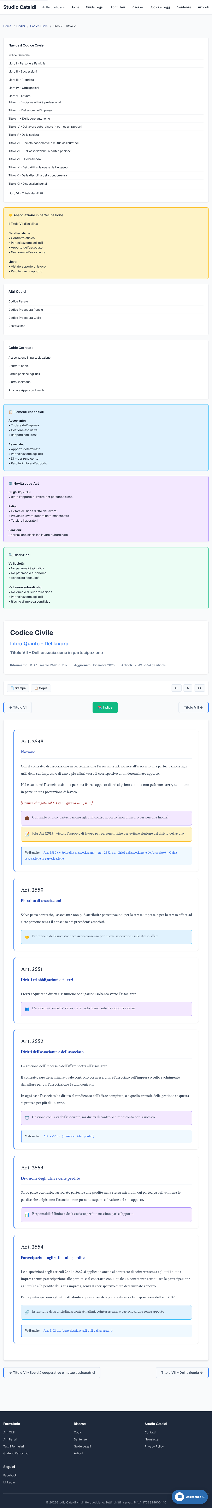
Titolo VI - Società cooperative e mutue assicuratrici (43, 143)
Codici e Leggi (160, 7)
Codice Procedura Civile (24, 317)
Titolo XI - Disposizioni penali (27, 183)
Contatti (150, 1432)
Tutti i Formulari (13, 1446)
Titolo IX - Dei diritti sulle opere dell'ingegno (37, 167)
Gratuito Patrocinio (15, 1453)
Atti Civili (9, 1432)
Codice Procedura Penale (25, 309)
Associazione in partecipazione (29, 357)
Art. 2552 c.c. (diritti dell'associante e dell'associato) (132, 852)
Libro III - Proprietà (21, 79)
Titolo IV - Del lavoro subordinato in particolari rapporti (45, 126)
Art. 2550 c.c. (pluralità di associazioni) (69, 852)
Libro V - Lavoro (19, 96)
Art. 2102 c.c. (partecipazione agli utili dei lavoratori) (78, 1330)
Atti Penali (10, 1439)
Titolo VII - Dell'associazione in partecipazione (39, 151)
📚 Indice (105, 707)
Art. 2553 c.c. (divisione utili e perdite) (68, 1136)
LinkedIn (9, 1482)
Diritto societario (19, 382)
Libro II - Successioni (22, 71)
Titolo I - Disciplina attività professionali (34, 102)
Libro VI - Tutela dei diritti (25, 193)
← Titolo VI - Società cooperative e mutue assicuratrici (52, 1372)
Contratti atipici (18, 365)
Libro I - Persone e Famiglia (26, 63)
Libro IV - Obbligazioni (23, 87)
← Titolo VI (17, 707)
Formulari (118, 7)
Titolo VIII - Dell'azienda (24, 159)
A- (176, 688)
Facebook (10, 1475)
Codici (78, 1432)
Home (75, 7)
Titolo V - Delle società (23, 134)
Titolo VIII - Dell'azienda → (182, 1372)
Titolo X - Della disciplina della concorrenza (37, 175)
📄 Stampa (18, 688)
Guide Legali (95, 7)
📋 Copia (40, 688)
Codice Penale (18, 301)
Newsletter (152, 1439)
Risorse (137, 7)
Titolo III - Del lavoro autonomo (29, 118)
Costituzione (16, 325)
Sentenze (184, 7)
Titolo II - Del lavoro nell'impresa (30, 110)
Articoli (203, 7)
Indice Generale (19, 55)
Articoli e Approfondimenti (26, 390)
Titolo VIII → (193, 707)
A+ (200, 688)
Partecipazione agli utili (24, 374)
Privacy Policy (154, 1446)
